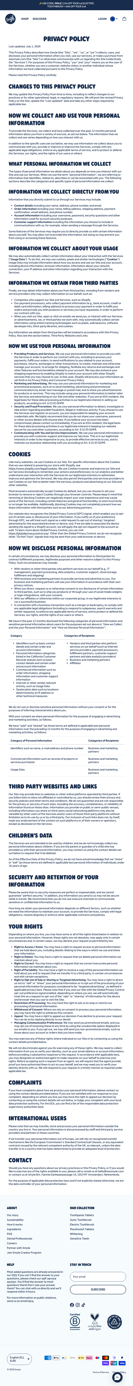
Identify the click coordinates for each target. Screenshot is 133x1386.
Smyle (17, 1369)
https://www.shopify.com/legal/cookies (33, 468)
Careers (12, 1243)
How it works (15, 1224)
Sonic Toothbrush (81, 1219)
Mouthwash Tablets (82, 1229)
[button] (117, 1377)
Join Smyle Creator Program (24, 1252)
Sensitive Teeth (79, 1238)
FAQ (9, 1234)
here (40, 1106)
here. (31, 1301)
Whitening (76, 1234)
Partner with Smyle (18, 1248)
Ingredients (14, 1229)
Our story (13, 1215)
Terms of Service (101, 1372)
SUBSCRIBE (98, 1289)
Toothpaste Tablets (82, 1215)
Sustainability (15, 1219)
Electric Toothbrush (82, 1224)
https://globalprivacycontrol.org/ (29, 533)
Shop (25, 18)
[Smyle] (10, 19)
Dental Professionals (19, 1238)
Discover (39, 18)
